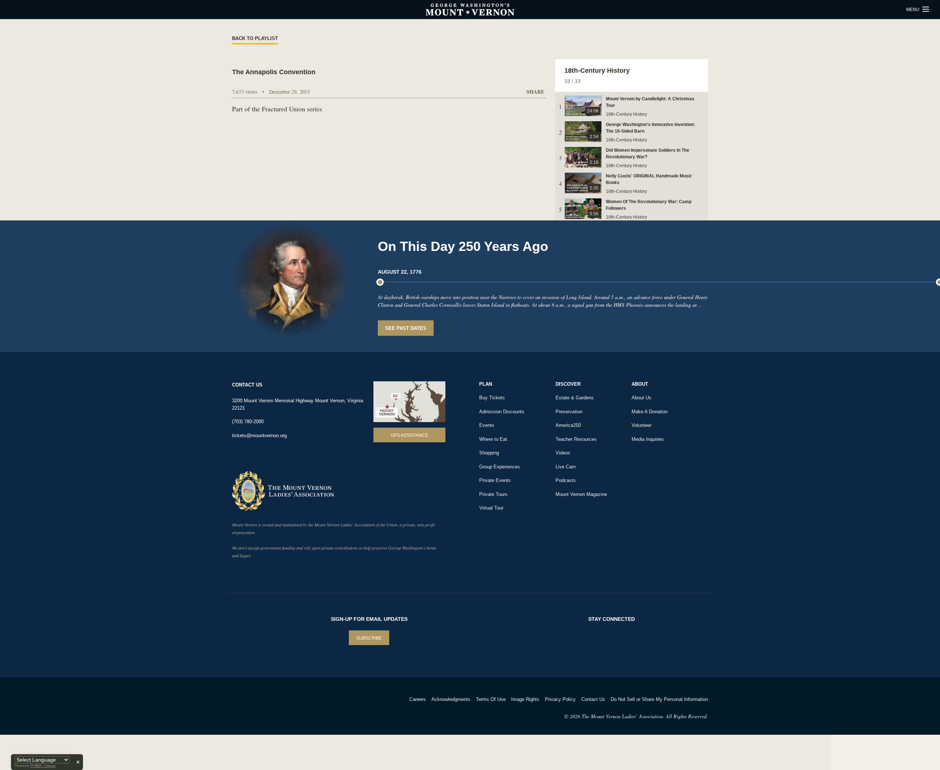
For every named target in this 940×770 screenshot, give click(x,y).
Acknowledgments (450, 699)
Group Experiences (499, 466)
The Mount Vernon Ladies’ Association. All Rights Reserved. (645, 716)
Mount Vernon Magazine (581, 494)
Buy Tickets (492, 397)
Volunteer (641, 425)
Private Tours (493, 494)
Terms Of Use (491, 699)
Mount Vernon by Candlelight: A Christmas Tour (650, 102)
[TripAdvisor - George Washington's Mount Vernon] (252, 708)
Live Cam (566, 466)
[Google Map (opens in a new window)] (409, 401)
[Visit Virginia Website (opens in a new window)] (296, 708)
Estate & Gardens (575, 397)
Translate (49, 765)
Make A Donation (650, 411)
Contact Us (593, 699)
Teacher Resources (576, 439)
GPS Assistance (409, 435)
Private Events (495, 480)
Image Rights (525, 699)
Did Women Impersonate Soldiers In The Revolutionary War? (647, 153)
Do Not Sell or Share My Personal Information (659, 699)
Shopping (489, 453)
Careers (417, 699)
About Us (641, 397)
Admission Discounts (501, 411)
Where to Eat (493, 439)
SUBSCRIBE (369, 638)
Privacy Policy (560, 699)
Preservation (569, 411)
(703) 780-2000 (248, 421)
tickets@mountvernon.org (259, 435)
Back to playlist (255, 38)
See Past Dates (405, 328)
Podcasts (566, 480)
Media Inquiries (648, 439)
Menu (913, 9)
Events (486, 425)
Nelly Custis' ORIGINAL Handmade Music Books (649, 179)
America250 (568, 425)
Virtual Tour (491, 508)
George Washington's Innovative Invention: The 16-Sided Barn (650, 128)
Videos (563, 453)
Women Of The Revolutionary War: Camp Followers (648, 205)
